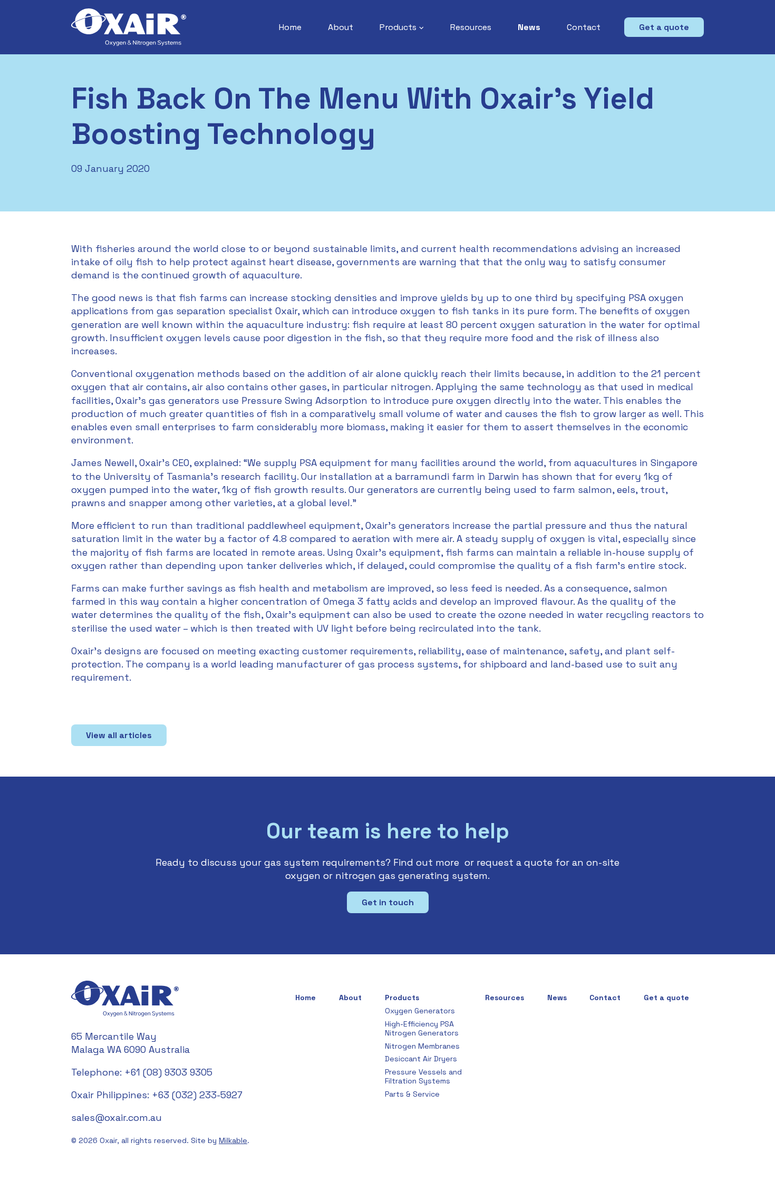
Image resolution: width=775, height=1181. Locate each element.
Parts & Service (412, 1094)
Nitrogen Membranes (422, 1046)
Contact (583, 27)
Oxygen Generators (420, 1010)
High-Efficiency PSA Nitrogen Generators (422, 1028)
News (529, 27)
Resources (470, 27)
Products (398, 27)
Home (290, 27)
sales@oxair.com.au (116, 1117)
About (340, 27)
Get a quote (664, 27)
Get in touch (388, 902)
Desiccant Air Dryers (421, 1058)
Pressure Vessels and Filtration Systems (423, 1076)
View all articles (119, 735)
